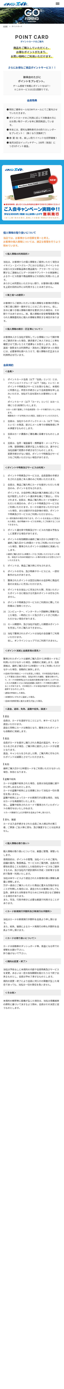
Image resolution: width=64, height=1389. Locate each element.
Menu (57, 3)
